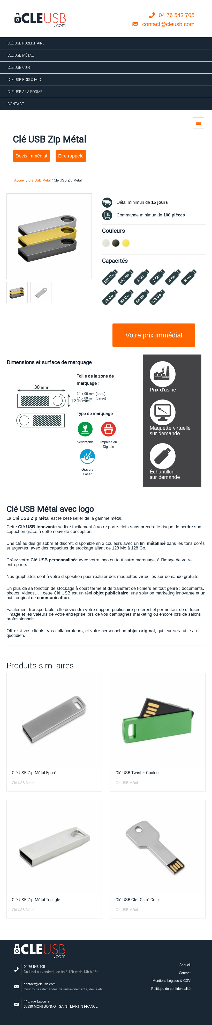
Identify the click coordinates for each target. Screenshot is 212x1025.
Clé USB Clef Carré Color (138, 899)
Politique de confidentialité (171, 989)
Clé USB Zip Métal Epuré (34, 772)
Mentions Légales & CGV (172, 981)
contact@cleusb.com (40, 984)
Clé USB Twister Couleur (138, 772)
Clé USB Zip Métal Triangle (36, 899)
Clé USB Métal (39, 180)
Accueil (19, 180)
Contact (185, 973)
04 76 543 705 (34, 967)
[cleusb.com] (40, 19)
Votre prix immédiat (154, 335)
